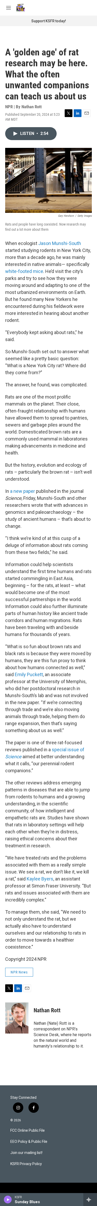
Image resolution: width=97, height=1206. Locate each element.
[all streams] (90, 1199)
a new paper (22, 491)
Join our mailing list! (26, 1153)
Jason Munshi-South (59, 243)
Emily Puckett (29, 674)
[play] (8, 1199)
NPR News (19, 972)
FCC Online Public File (27, 1130)
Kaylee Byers (40, 879)
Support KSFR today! (48, 21)
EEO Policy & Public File (28, 1142)
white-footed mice (24, 271)
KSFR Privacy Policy (26, 1164)
